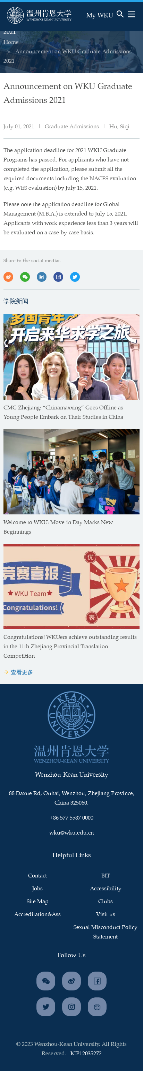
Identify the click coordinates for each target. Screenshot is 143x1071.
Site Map (38, 902)
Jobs (37, 889)
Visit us (105, 915)
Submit (98, 23)
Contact (37, 876)
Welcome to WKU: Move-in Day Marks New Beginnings (58, 527)
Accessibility (105, 889)
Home (11, 42)
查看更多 (22, 673)
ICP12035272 (86, 1054)
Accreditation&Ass (37, 915)
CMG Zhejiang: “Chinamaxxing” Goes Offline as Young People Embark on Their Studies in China (63, 412)
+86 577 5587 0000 (71, 818)
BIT (105, 876)
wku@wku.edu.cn (71, 833)
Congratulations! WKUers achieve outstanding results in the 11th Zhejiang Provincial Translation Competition (70, 646)
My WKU (99, 15)
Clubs (105, 902)
